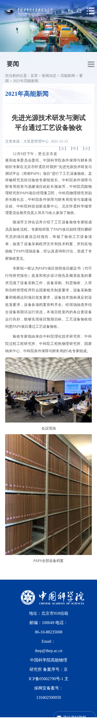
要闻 (13, 64)
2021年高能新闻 (25, 81)
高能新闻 (68, 76)
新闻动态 (49, 76)
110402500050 (48, 697)
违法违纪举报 (74, 717)
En (70, 11)
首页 (34, 76)
